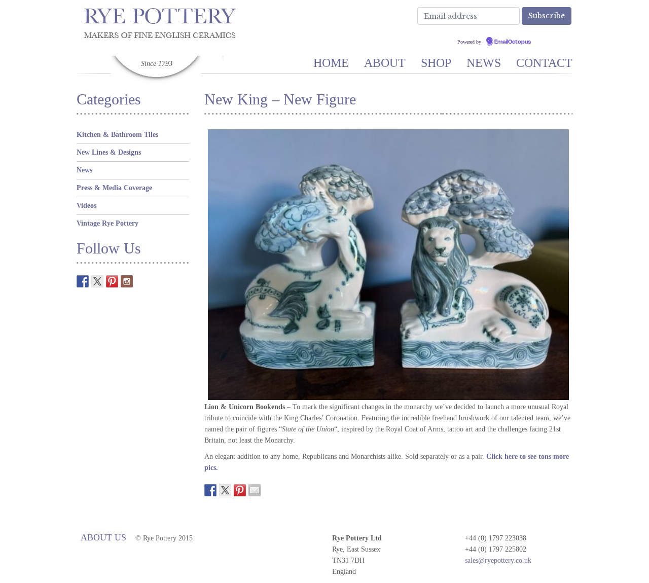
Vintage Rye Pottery (107, 223)
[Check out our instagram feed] (127, 281)
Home (331, 62)
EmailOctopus (512, 42)
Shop (436, 62)
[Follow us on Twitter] (97, 281)
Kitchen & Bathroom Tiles (117, 134)
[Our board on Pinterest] (112, 281)
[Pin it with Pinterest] (240, 490)
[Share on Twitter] (225, 490)
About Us (103, 537)
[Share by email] (254, 490)
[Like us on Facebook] (83, 281)
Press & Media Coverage (114, 188)
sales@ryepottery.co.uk (498, 560)
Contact (544, 62)
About (385, 62)
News (483, 62)
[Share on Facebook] (210, 490)
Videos (86, 205)
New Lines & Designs (109, 152)
